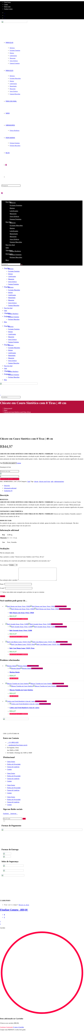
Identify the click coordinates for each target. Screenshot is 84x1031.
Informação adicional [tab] (10, 488)
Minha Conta (7, 6)
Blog (7, 260)
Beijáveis (13, 202)
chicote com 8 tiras (44, 481)
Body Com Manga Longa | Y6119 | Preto (22, 648)
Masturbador (14, 234)
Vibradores (9, 250)
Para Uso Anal (10, 245)
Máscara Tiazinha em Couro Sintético (21, 690)
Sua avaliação (4, 565)
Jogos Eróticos (14, 216)
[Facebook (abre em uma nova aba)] (4, 13)
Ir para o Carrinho (18, 1027)
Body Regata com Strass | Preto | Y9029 (22, 613)
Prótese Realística (15, 251)
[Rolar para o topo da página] (0, 898)
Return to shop (24, 905)
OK (24, 818)
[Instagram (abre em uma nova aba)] (4, 15)
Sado (7, 247)
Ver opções (14, 678)
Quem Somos (7, 2)
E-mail (2, 588)
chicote (36, 481)
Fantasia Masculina (16, 242)
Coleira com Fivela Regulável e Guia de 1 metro (24, 707)
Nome (2, 584)
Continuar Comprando (6, 1027)
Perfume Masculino (16, 257)
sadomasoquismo (59, 481)
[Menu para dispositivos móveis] (3, 193)
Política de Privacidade (13, 764)
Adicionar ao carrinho (10, 479)
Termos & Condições (13, 767)
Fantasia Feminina (15, 219)
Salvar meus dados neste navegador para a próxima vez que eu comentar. (23, 592)
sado (52, 481)
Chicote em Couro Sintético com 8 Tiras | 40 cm (17, 412)
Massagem (13, 213)
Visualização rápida (61, 606)
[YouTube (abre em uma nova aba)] (4, 18)
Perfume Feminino (16, 254)
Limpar (19, 463)
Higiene (12, 208)
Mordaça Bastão (15, 672)
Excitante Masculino (16, 225)
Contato (6, 4)
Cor (1, 463)
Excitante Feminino (16, 205)
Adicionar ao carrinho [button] (19, 619)
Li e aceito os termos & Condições (13, 821)
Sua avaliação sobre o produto (9, 580)
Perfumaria (9, 254)
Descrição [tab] (7, 485)
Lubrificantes (14, 211)
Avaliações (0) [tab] (8, 491)
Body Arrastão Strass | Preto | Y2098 (21, 630)
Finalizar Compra (8, 9)
